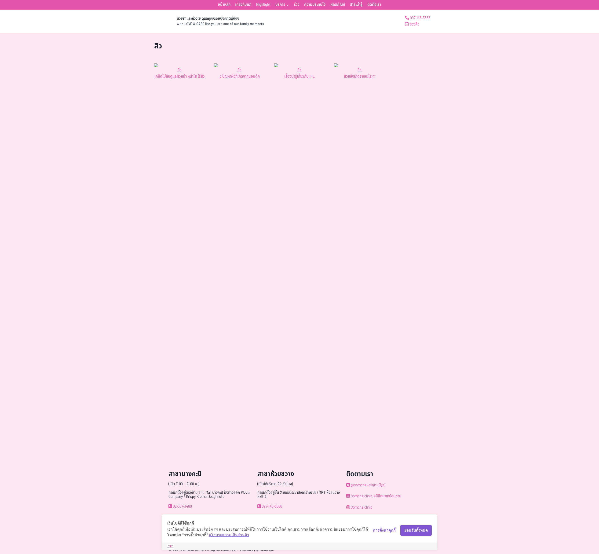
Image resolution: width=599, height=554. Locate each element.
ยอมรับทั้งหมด (416, 530)
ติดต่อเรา (374, 5)
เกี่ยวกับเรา (243, 5)
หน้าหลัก (224, 5)
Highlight (263, 5)
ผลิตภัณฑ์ (337, 5)
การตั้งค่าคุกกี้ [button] (384, 530)
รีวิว (297, 5)
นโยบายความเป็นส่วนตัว (229, 534)
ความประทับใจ (314, 5)
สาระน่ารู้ (356, 5)
